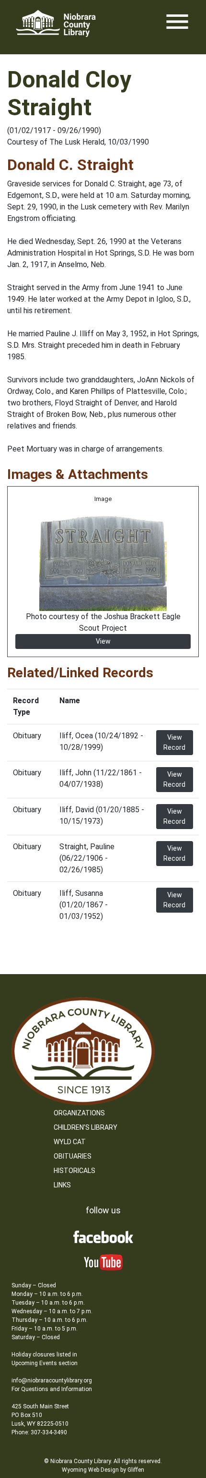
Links (62, 1185)
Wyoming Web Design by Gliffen (103, 1469)
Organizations (79, 1113)
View (103, 641)
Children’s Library (85, 1127)
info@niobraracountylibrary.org (51, 1380)
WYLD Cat (70, 1142)
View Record (174, 742)
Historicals (74, 1170)
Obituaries (73, 1156)
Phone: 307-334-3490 (39, 1432)
